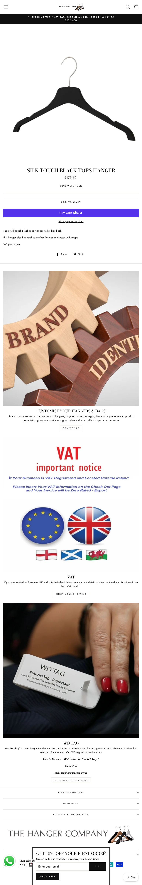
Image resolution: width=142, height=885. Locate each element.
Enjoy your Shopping (71, 594)
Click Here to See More (71, 780)
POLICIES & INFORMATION (71, 814)
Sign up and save (71, 792)
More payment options (71, 221)
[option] (71, 19)
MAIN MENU (71, 803)
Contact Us (71, 428)
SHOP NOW (48, 876)
